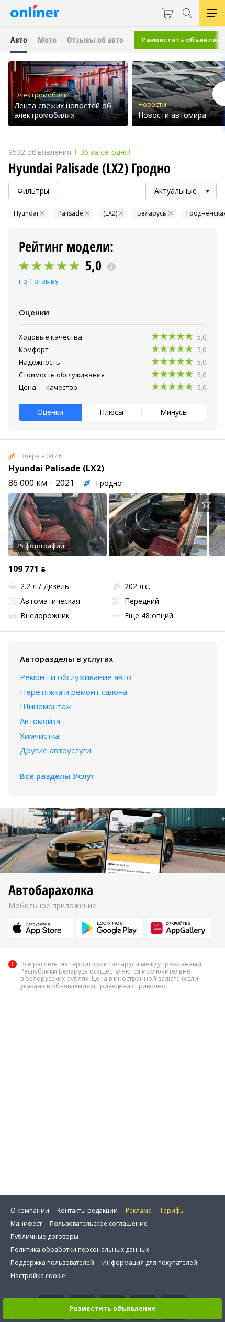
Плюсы (111, 412)
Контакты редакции (87, 1210)
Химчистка (39, 735)
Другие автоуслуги (55, 750)
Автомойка (40, 721)
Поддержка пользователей (52, 1262)
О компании (29, 1210)
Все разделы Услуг (57, 776)
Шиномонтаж (46, 706)
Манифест (26, 1223)
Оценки (50, 412)
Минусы (174, 412)
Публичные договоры (44, 1236)
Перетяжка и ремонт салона (73, 691)
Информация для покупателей (149, 1262)
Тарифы (172, 1210)
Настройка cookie (37, 1275)
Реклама (139, 1210)
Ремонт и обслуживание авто (75, 677)
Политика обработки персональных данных (79, 1249)
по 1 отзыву (39, 281)
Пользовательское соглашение (99, 1223)
